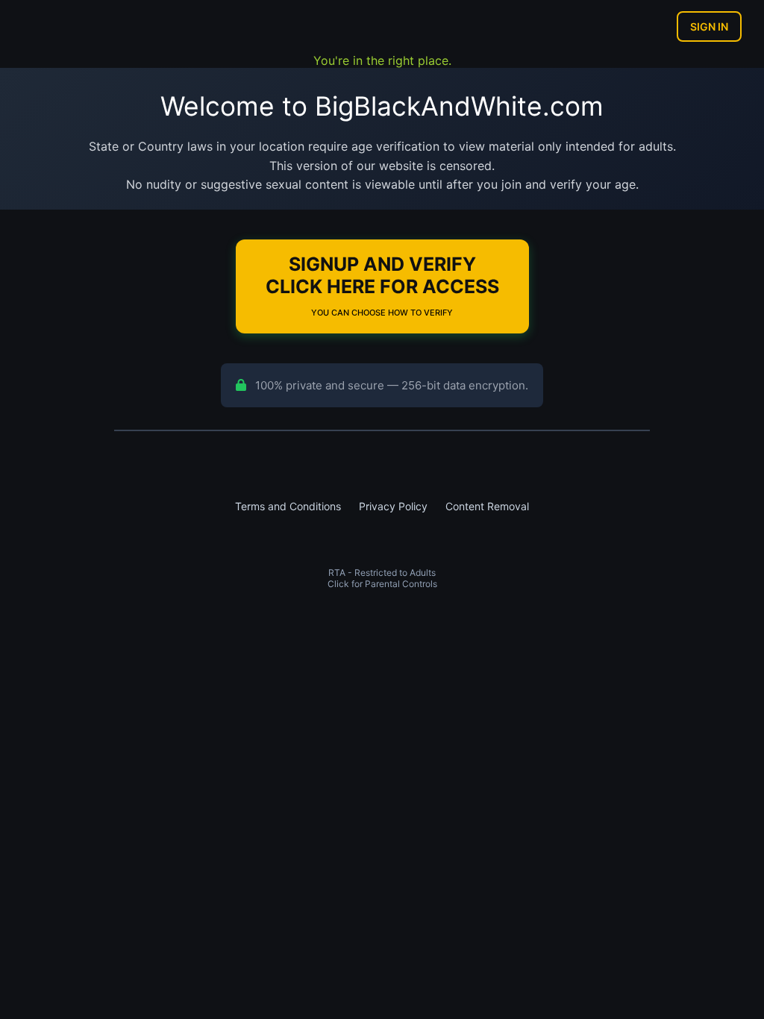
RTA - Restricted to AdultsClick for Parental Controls (382, 578)
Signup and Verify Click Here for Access (382, 285)
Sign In (709, 26)
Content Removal (487, 506)
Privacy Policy (393, 506)
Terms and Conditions (288, 506)
